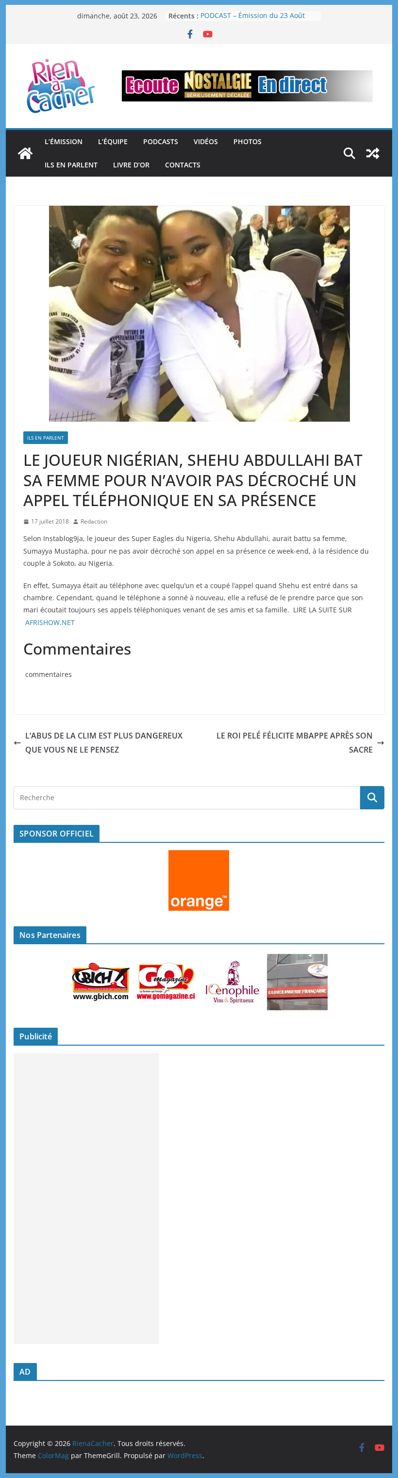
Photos (247, 141)
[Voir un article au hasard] (372, 153)
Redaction (94, 521)
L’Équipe (113, 141)
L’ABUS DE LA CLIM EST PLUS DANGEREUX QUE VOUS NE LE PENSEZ (103, 742)
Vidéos (206, 141)
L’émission (64, 141)
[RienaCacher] (25, 153)
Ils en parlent (71, 164)
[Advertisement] (86, 1198)
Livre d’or (131, 164)
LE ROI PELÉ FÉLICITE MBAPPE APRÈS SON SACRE (294, 742)
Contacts (182, 164)
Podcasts (160, 141)
